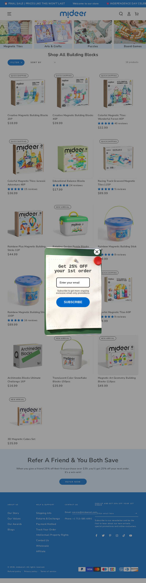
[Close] (97, 251)
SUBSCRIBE (73, 302)
